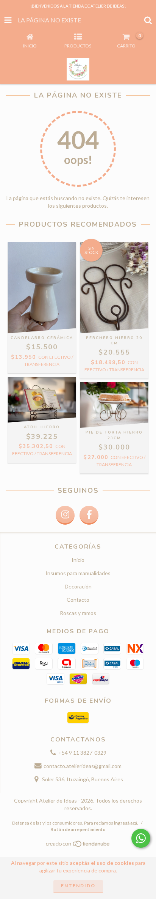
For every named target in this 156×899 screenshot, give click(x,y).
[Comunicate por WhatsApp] (140, 838)
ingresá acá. (126, 823)
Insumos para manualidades (78, 573)
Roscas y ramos (78, 613)
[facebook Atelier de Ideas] (89, 515)
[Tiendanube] (78, 846)
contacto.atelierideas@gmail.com (83, 766)
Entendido (78, 885)
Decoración (78, 586)
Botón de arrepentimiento (78, 829)
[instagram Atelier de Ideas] (65, 515)
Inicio (78, 560)
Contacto (78, 599)
